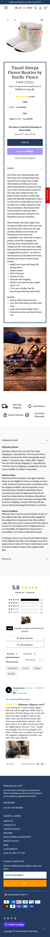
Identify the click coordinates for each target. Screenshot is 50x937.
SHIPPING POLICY (11, 829)
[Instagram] (8, 918)
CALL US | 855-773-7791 (14, 853)
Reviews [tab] (10, 653)
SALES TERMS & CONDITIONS (17, 837)
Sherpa (11, 673)
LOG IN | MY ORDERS (13, 808)
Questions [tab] (27, 653)
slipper (37, 668)
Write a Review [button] (26, 638)
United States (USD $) (17, 894)
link (33, 478)
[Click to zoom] (42, 20)
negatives (13, 668)
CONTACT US (9, 825)
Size (25, 113)
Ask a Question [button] (26, 645)
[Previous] (8, 20)
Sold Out (25, 142)
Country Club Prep (28, 931)
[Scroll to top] (44, 929)
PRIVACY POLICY (11, 841)
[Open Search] (35, 8)
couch (26, 668)
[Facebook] (4, 918)
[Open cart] (45, 8)
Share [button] (11, 764)
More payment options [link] (25, 158)
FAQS (5, 845)
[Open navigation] (5, 8)
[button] (38, 764)
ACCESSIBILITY (10, 849)
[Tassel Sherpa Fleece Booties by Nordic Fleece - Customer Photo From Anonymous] (26, 620)
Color (25, 102)
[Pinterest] (11, 918)
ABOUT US (8, 821)
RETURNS (7, 833)
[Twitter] (15, 918)
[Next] (15, 20)
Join (25, 883)
